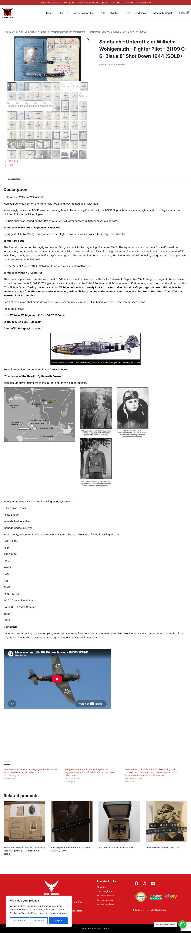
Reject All (39, 920)
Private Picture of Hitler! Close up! (162, 847)
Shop (61, 12)
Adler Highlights (109, 12)
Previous (12, 160)
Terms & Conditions (135, 12)
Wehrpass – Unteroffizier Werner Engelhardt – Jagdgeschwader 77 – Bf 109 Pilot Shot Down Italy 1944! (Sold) (89, 772)
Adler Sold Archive (84, 12)
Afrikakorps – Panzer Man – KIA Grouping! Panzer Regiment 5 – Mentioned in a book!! (24, 850)
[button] (88, 39)
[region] (39, 911)
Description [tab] (14, 179)
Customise (19, 920)
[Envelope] (153, 883)
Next (10, 164)
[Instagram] (144, 883)
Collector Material (162, 12)
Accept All (58, 920)
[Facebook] (136, 883)
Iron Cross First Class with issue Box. (116, 847)
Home (49, 12)
